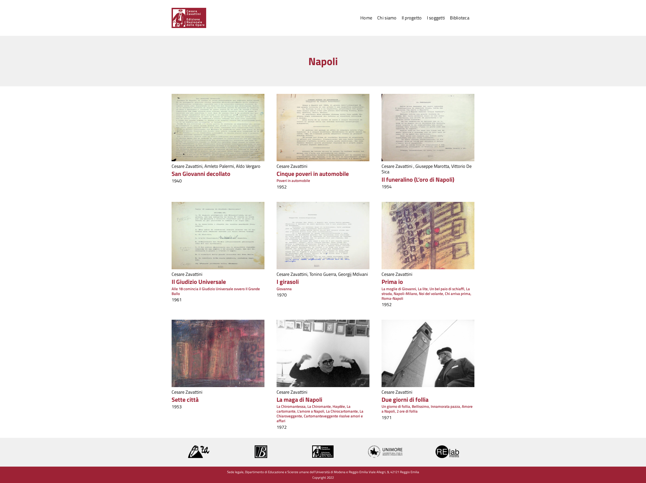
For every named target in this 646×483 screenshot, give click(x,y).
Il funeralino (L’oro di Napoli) (418, 179)
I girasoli (288, 281)
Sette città (185, 399)
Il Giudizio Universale (199, 281)
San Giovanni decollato (201, 173)
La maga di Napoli (299, 399)
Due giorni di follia (405, 399)
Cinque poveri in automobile (313, 173)
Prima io (392, 281)
